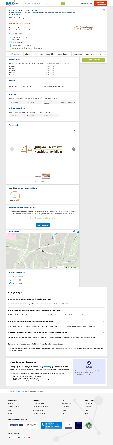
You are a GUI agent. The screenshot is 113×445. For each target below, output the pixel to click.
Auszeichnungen (64, 54)
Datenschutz (89, 406)
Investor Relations (13, 406)
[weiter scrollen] (105, 54)
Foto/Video (50, 54)
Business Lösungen (39, 413)
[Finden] (63, 3)
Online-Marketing (38, 410)
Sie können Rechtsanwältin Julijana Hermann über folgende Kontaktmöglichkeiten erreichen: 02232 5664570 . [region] (45, 315)
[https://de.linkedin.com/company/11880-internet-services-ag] (24, 437)
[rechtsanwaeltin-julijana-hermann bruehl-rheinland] (37, 176)
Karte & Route (91, 54)
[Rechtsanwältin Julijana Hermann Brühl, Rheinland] (75, 130)
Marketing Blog (67, 403)
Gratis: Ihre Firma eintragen (100, 3)
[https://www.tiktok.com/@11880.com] (19, 437)
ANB (86, 413)
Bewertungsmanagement (40, 406)
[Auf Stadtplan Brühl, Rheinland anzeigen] (78, 231)
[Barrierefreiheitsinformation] (88, 3)
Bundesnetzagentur (48, 366)
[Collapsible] (103, 299)
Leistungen (39, 54)
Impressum (88, 403)
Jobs (9, 410)
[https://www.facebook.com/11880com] (10, 437)
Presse (10, 413)
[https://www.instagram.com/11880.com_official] (14, 437)
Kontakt (64, 410)
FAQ (63, 413)
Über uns (28, 54)
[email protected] (78, 315)
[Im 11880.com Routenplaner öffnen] (74, 231)
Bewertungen (78, 54)
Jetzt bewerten (43, 225)
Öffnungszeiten (16, 54)
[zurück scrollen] (7, 54)
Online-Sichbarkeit (38, 403)
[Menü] (92, 3)
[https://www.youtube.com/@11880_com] (29, 437)
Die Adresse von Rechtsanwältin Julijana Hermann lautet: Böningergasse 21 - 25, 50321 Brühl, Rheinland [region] (38, 304)
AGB (86, 410)
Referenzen (65, 406)
